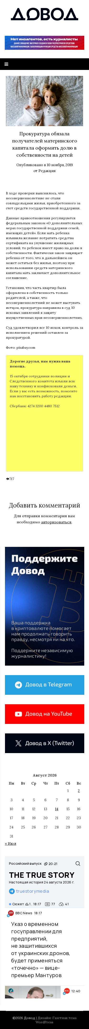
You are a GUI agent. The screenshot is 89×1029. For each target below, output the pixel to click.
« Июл (10, 843)
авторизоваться (56, 522)
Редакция (47, 171)
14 (56, 809)
